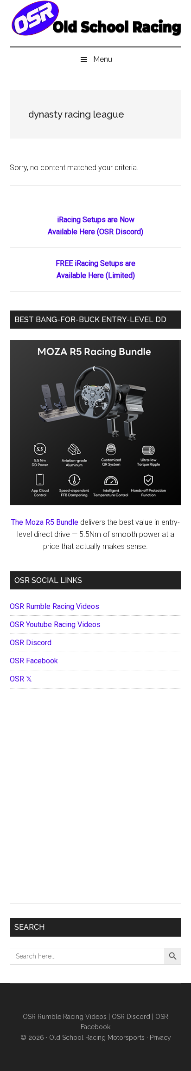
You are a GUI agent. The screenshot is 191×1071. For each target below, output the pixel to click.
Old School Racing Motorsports (97, 1037)
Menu (102, 59)
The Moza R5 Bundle (44, 522)
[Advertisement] (95, 798)
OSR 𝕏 (21, 678)
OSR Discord (30, 642)
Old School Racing (96, 28)
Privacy (160, 1037)
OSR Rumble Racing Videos (54, 606)
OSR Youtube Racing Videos (55, 624)
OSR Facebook (34, 660)
